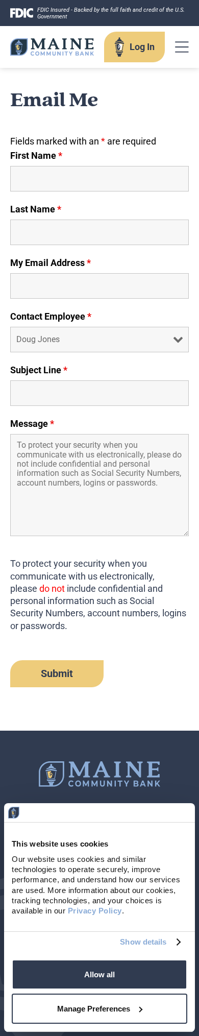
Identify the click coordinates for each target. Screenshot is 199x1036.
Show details (143, 941)
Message (32, 424)
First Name (36, 156)
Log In (142, 46)
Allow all (99, 974)
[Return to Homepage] (52, 47)
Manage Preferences (93, 1008)
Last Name (35, 209)
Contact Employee (50, 316)
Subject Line (38, 370)
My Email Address (50, 263)
